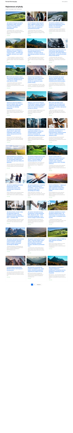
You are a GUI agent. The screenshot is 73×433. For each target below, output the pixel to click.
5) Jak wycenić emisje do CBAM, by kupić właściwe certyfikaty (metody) (57, 240)
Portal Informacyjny (11, 1)
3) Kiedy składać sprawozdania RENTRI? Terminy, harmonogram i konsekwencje (15, 269)
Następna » (39, 284)
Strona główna (64, 1)
